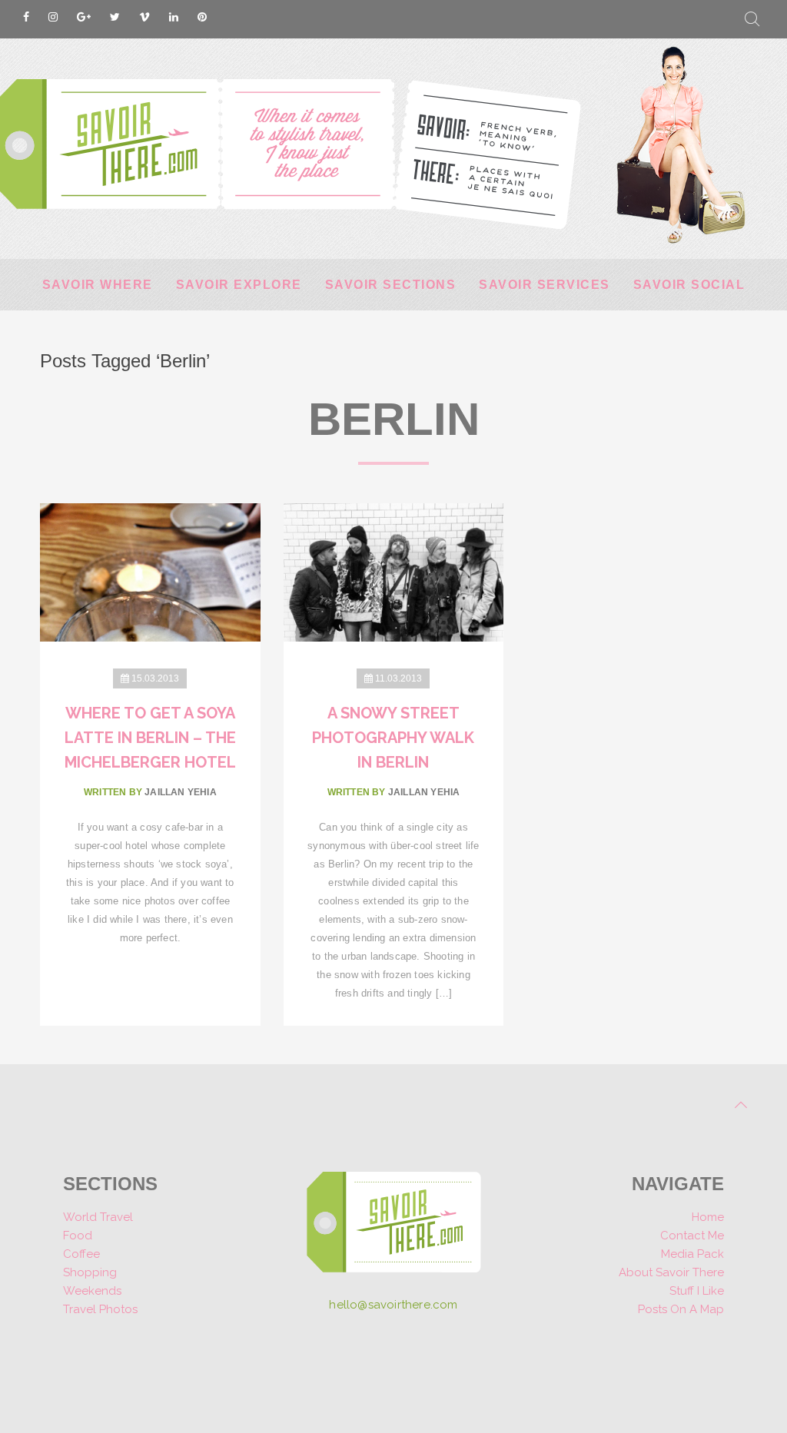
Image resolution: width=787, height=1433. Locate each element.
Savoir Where (97, 284)
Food (77, 1235)
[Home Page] (394, 1227)
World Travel (98, 1217)
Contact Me (692, 1235)
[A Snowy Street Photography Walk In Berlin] (394, 571)
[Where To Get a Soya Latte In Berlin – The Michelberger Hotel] (150, 571)
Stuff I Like (696, 1291)
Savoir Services (544, 284)
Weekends (92, 1291)
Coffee (81, 1254)
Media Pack (692, 1254)
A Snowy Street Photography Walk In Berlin (393, 737)
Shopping (90, 1272)
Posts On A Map (681, 1309)
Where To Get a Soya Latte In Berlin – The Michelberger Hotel (150, 737)
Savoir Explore (239, 284)
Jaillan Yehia (180, 792)
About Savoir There (671, 1272)
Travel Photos (100, 1309)
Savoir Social (689, 284)
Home (708, 1217)
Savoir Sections (391, 284)
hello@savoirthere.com (393, 1305)
